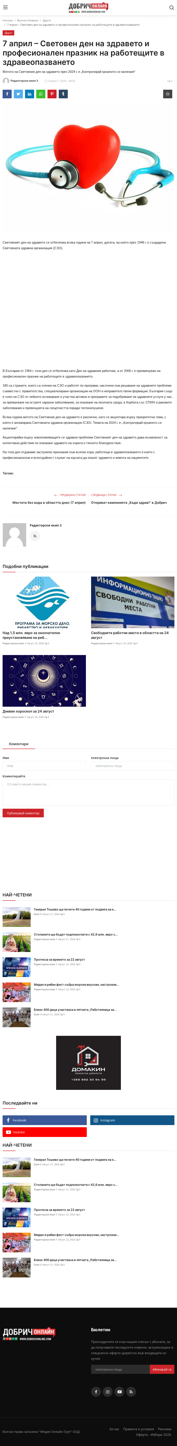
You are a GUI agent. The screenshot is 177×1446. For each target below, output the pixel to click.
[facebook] (96, 1392)
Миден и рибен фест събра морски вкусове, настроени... (76, 984)
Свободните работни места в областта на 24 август (130, 635)
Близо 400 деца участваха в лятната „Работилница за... (75, 1009)
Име (6, 758)
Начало (8, 20)
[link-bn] (88, 1063)
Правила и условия (138, 1429)
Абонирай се (162, 1369)
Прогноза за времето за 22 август (59, 959)
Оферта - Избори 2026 (153, 1434)
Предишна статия (72, 495)
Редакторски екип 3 (46, 525)
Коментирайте (14, 776)
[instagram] (108, 1392)
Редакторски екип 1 (14, 643)
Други (47, 20)
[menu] (5, 7)
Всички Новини (27, 20)
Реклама (164, 1429)
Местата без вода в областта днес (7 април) (49, 503)
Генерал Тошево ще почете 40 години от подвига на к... (75, 909)
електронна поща (105, 758)
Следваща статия (104, 495)
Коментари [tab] (18, 743)
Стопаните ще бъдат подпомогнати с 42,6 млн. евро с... (76, 934)
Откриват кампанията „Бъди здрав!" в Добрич (129, 503)
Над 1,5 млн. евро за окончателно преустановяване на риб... (31, 635)
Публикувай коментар (23, 813)
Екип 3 (37, 914)
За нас (114, 1429)
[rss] (131, 1392)
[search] (171, 7)
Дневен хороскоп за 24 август (28, 711)
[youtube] (119, 1392)
